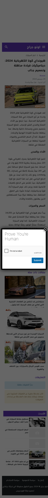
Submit (37, 260)
